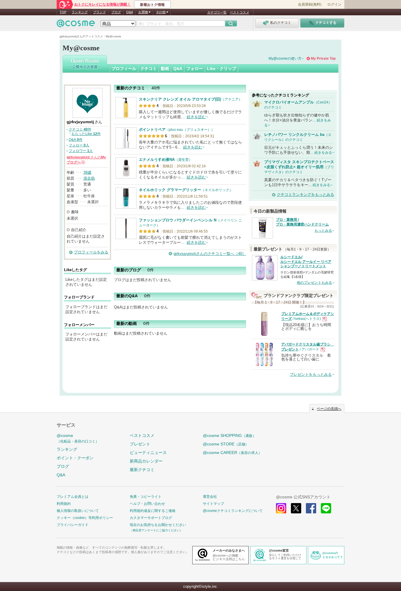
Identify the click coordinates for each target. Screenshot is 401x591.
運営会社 (210, 497)
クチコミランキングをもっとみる (305, 194)
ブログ (116, 12)
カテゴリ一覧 (217, 12)
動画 (165, 68)
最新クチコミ (142, 469)
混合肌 (89, 178)
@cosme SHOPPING (229, 435)
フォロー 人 (79, 145)
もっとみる (323, 230)
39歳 (87, 172)
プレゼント (140, 444)
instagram (281, 508)
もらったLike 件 (86, 134)
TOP (63, 12)
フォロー (194, 68)
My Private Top (323, 58)
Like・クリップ (221, 68)
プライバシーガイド (72, 525)
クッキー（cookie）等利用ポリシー (85, 518)
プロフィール (124, 68)
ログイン (334, 4)
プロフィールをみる (91, 252)
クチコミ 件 (80, 129)
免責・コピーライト (145, 497)
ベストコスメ (239, 12)
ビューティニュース (148, 452)
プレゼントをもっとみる (311, 374)
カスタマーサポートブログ (151, 518)
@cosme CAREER (232, 452)
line (326, 508)
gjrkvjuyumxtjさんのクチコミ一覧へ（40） (209, 253)
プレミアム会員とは (72, 497)
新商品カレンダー (146, 461)
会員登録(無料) (309, 4)
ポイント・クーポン (75, 457)
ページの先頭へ (329, 409)
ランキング (80, 12)
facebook (311, 508)
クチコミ (148, 68)
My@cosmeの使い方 (285, 58)
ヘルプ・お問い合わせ (147, 504)
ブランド (99, 12)
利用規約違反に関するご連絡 (153, 511)
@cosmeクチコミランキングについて (233, 511)
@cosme (78, 438)
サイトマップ (213, 504)
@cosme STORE (226, 444)
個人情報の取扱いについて (78, 511)
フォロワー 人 (81, 151)
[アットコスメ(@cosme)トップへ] (76, 25)
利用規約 (64, 504)
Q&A (129, 12)
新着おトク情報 (152, 5)
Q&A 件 (75, 140)
